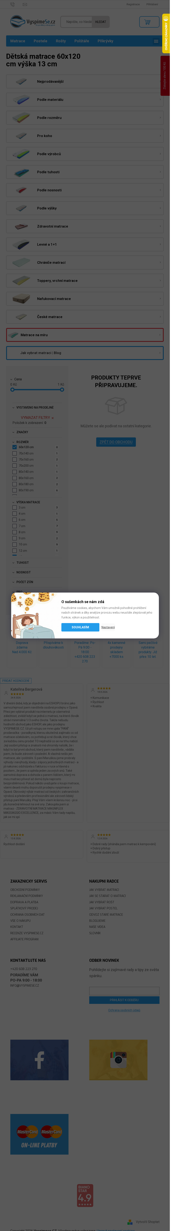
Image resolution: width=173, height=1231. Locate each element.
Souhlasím (80, 627)
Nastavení (108, 627)
